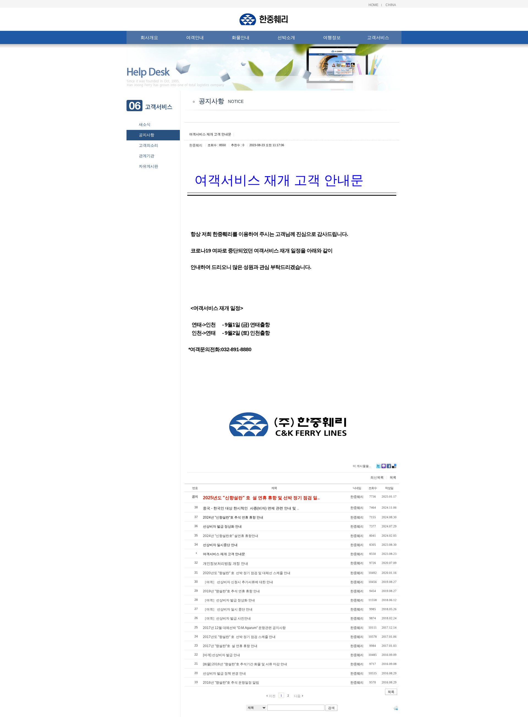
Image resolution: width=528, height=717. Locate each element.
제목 (274, 488)
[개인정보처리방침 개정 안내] (225, 559)
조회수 (373, 488)
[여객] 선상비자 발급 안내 (221, 655)
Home (373, 5)
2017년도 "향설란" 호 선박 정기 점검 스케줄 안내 (239, 637)
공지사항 (146, 135)
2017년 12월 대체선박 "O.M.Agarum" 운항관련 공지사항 (244, 628)
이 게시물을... (362, 466)
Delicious (394, 466)
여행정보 (332, 37)
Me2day (383, 466)
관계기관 (146, 156)
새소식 (144, 124)
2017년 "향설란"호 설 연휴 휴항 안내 (230, 646)
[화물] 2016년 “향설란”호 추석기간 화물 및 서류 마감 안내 (245, 664)
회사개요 (149, 37)
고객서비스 (378, 37)
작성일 (389, 488)
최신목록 (377, 477)
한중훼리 (195, 145)
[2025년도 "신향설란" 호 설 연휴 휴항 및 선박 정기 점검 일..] (261, 493)
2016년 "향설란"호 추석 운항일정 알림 (231, 683)
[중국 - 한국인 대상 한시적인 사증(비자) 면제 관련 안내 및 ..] (251, 504)
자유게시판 (148, 166)
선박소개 (286, 37)
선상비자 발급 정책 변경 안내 (224, 673)
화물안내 (240, 37)
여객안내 (195, 37)
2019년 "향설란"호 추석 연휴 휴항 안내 (231, 591)
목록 (393, 477)
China (391, 5)
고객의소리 (148, 145)
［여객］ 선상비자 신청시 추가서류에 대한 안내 (238, 582)
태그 (396, 708)
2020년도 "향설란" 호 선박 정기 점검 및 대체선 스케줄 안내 (246, 573)
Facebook (389, 466)
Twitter (378, 466)
